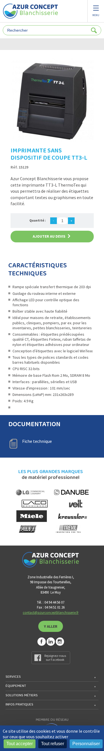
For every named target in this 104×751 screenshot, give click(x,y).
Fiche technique (37, 441)
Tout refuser (52, 743)
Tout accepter (19, 743)
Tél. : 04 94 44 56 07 (50, 602)
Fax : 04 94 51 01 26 (51, 607)
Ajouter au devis (49, 236)
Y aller (50, 626)
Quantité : (37, 220)
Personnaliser (86, 743)
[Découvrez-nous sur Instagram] (60, 641)
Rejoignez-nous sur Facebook (55, 658)
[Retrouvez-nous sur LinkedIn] (51, 641)
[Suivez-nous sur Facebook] (41, 641)
